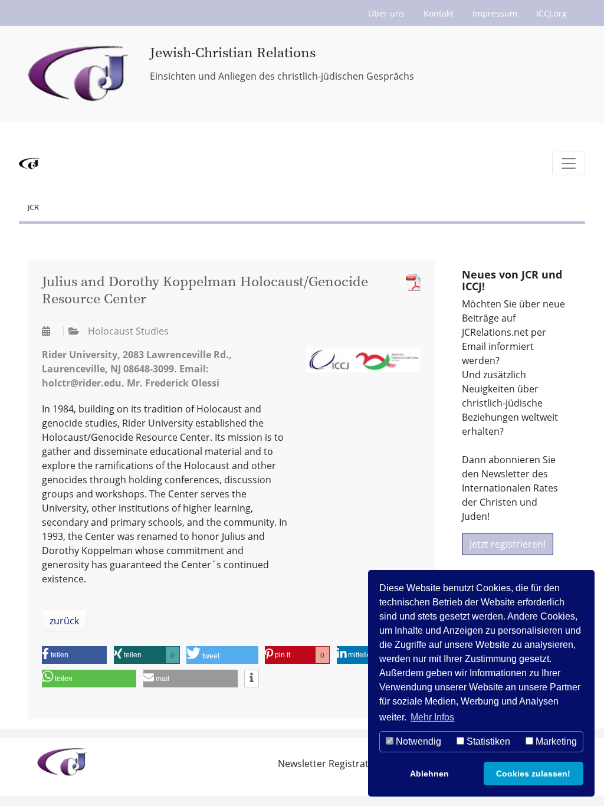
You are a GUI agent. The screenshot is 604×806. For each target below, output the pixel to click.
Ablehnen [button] (429, 773)
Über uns (386, 13)
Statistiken (487, 741)
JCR (33, 207)
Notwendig (417, 741)
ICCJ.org (551, 13)
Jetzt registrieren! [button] (508, 544)
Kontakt (439, 13)
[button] (74, 655)
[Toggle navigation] (568, 163)
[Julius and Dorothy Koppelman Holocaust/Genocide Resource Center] (410, 282)
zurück (64, 620)
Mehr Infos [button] (432, 717)
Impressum (494, 13)
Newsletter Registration (330, 763)
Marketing (555, 741)
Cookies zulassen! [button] (533, 773)
